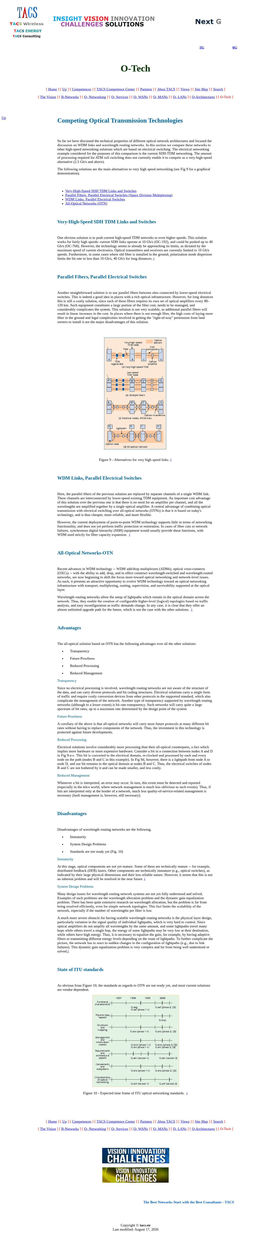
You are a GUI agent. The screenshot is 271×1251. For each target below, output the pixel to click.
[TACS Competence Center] (135, 1162)
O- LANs (179, 97)
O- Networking (95, 97)
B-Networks (70, 97)
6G (235, 47)
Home (52, 89)
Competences (81, 89)
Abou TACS (166, 89)
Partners (146, 89)
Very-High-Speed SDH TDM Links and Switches (100, 191)
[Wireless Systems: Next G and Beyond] (208, 23)
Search (218, 89)
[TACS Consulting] (27, 37)
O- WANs (141, 97)
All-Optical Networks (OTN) (86, 203)
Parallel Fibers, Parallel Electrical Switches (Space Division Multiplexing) (118, 195)
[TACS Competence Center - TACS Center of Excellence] (104, 26)
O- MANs (160, 97)
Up (64, 89)
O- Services (119, 97)
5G (202, 47)
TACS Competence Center (116, 89)
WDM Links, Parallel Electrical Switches (95, 199)
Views (185, 89)
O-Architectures (203, 97)
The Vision (48, 97)
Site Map (201, 89)
